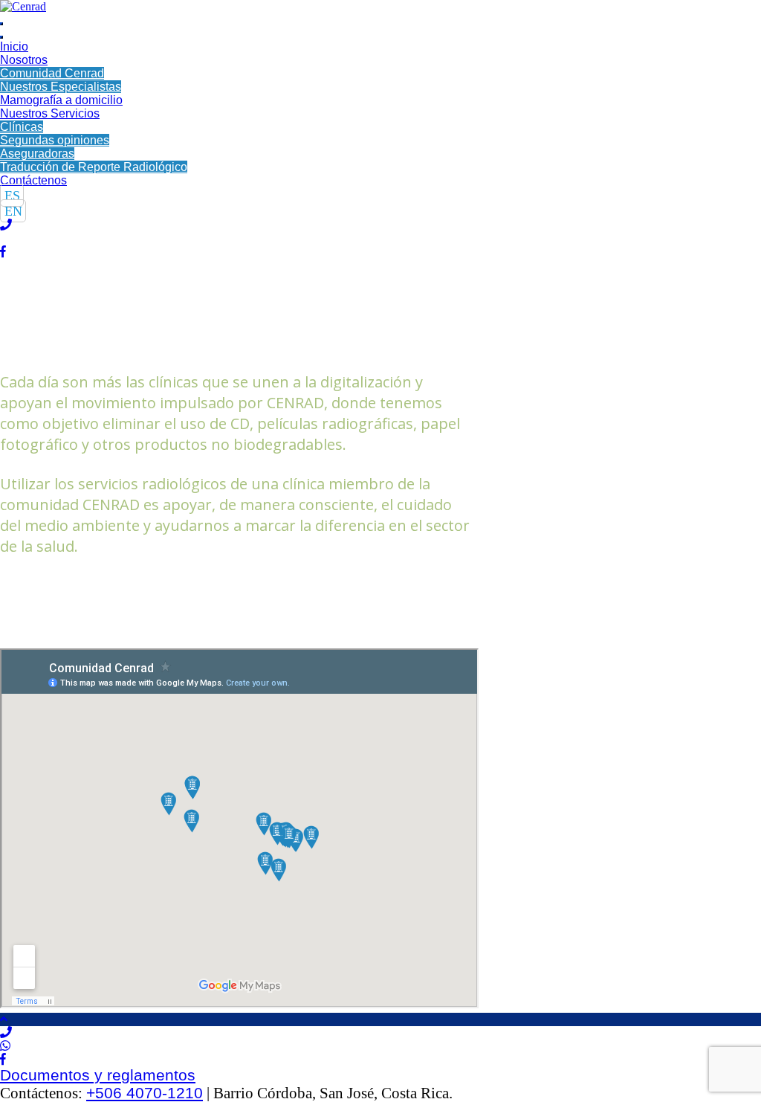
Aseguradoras (37, 153)
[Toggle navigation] (1, 23)
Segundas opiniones (54, 140)
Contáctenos (33, 180)
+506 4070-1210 (144, 1092)
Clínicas (21, 126)
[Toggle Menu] (1, 37)
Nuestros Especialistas (60, 86)
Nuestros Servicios (50, 113)
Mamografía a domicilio (61, 100)
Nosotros (24, 60)
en (13, 210)
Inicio (14, 46)
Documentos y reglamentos (97, 1074)
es (12, 194)
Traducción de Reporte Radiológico (93, 167)
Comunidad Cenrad (52, 73)
